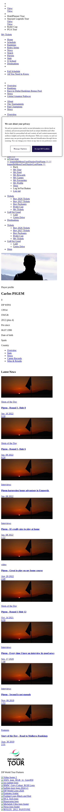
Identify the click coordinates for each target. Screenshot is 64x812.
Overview (12, 85)
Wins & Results (14, 361)
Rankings (11, 45)
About (10, 101)
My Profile (18, 183)
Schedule (11, 42)
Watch (10, 53)
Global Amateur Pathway (19, 96)
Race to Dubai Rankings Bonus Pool (24, 91)
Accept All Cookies (42, 149)
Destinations (13, 63)
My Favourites (20, 180)
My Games (18, 177)
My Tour (17, 169)
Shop (15, 185)
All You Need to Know (18, 74)
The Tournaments (15, 104)
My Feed (17, 172)
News (10, 50)
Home (10, 39)
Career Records (14, 358)
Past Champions (14, 106)
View (9, 8)
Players (10, 55)
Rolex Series (13, 47)
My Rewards (19, 175)
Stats (9, 58)
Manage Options (20, 149)
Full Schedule (13, 71)
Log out (17, 191)
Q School (11, 61)
